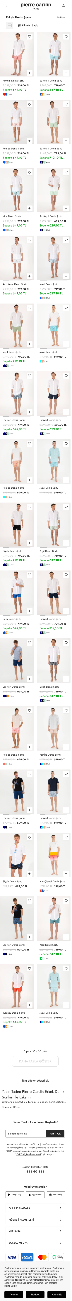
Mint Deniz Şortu (12, 216)
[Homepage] (36, 6)
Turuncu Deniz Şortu (14, 1013)
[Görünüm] (9, 25)
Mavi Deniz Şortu (49, 284)
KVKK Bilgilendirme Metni (28, 1154)
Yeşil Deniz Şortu (12, 352)
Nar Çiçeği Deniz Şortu (52, 881)
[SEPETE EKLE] (29, 73)
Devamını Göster (11, 1107)
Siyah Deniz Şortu (12, 551)
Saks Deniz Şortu (12, 619)
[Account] (63, 6)
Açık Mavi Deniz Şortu (15, 284)
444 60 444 (35, 1171)
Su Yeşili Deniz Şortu (51, 80)
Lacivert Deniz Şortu (14, 420)
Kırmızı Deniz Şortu (13, 80)
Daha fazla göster (35, 1061)
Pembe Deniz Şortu (13, 148)
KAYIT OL (55, 1133)
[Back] (7, 6)
